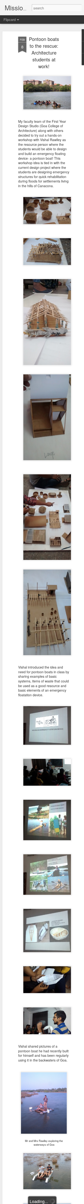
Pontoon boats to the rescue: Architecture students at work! (44, 53)
